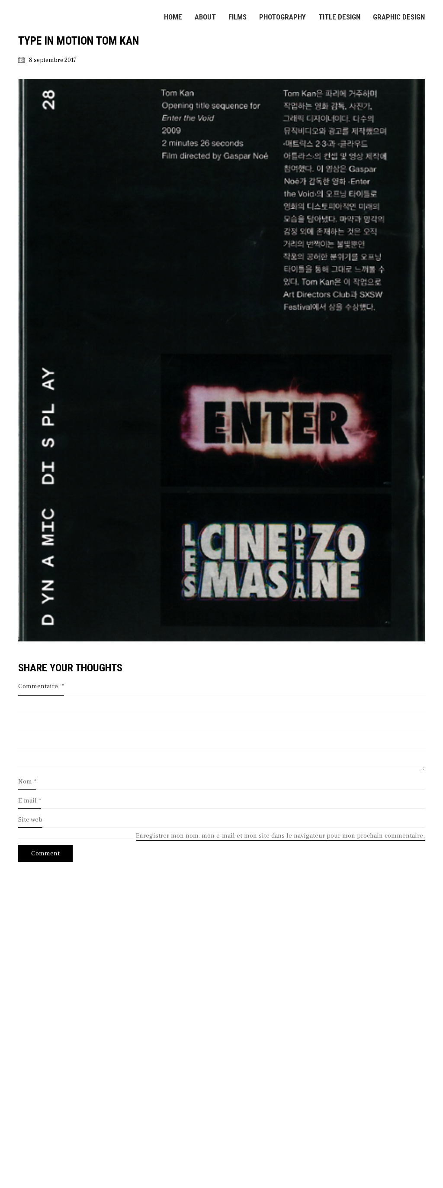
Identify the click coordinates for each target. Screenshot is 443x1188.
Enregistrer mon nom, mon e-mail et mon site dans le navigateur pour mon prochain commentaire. (280, 836)
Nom (27, 781)
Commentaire (41, 686)
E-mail (29, 800)
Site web (30, 820)
